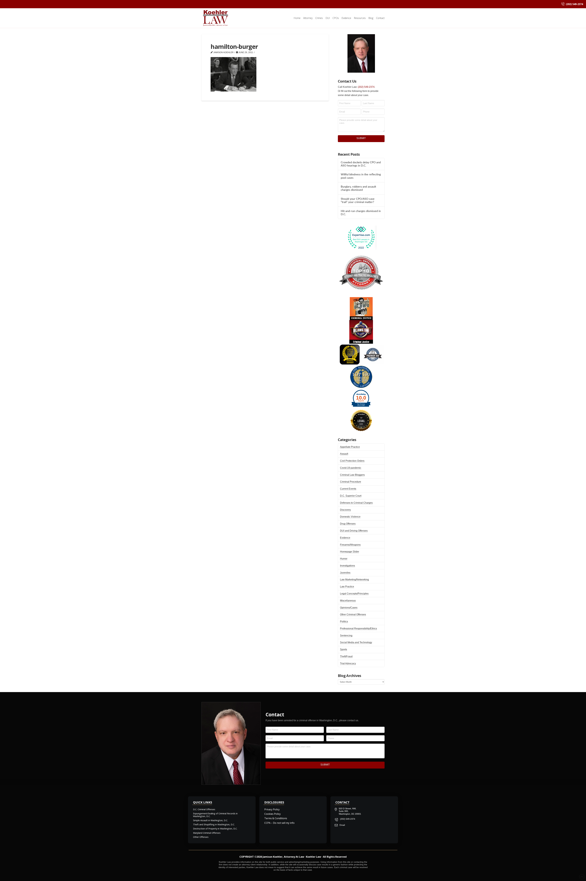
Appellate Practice (350, 447)
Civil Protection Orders (352, 460)
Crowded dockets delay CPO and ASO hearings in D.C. (361, 164)
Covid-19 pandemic (350, 468)
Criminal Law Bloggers (352, 475)
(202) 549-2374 (366, 87)
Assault (344, 453)
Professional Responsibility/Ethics (358, 628)
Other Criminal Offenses (353, 614)
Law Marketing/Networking (354, 579)
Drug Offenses (348, 523)
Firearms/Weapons (350, 544)
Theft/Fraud (346, 656)
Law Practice (347, 586)
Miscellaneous (348, 600)
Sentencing (346, 635)
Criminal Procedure (350, 481)
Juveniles (345, 572)
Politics (344, 621)
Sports (343, 649)
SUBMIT (361, 138)
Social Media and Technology (356, 642)
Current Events (348, 488)
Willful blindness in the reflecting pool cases (361, 176)
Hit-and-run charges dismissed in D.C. (361, 213)
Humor (343, 558)
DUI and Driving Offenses (354, 530)
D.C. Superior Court (350, 495)
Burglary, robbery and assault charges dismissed (358, 188)
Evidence (345, 537)
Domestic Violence (350, 516)
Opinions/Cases (348, 607)
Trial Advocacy (348, 663)
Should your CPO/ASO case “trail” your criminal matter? (357, 200)
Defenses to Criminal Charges (356, 502)
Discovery (345, 509)
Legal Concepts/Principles (354, 593)
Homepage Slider (349, 551)
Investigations (347, 565)
